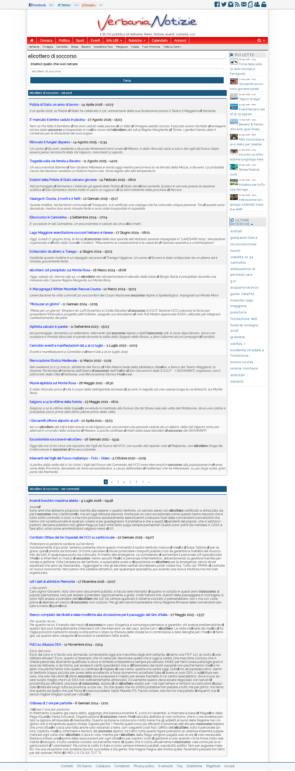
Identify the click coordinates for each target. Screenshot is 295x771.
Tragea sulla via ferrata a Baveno (55, 161)
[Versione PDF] (250, 6)
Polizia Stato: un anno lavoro (54, 104)
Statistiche (194, 766)
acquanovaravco (244, 287)
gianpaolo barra (243, 237)
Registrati (213, 766)
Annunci (180, 40)
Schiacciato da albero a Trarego (53, 251)
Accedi (229, 766)
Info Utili (112, 40)
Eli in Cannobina (48, 217)
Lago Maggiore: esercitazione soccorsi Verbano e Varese (71, 232)
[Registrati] (257, 6)
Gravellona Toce (103, 46)
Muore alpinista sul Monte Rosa (53, 383)
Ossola (135, 46)
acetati (236, 231)
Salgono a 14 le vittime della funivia (56, 402)
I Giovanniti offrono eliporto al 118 (54, 421)
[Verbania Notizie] (147, 31)
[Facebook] (217, 6)
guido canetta (242, 294)
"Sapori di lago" (250, 99)
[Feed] (237, 6)
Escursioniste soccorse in (56, 439)
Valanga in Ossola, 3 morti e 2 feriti (55, 199)
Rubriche (135, 40)
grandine (237, 337)
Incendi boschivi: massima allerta (54, 501)
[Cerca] (261, 40)
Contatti (67, 766)
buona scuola (241, 362)
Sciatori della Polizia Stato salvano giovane (63, 180)
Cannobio (62, 46)
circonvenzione (243, 244)
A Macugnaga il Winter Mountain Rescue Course (65, 289)
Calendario (160, 40)
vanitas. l (237, 344)
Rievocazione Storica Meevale (53, 360)
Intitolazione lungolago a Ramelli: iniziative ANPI (247, 204)
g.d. (233, 281)
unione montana (244, 368)
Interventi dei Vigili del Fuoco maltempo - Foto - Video (70, 458)
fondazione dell (243, 319)
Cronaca (46, 40)
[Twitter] (224, 6)
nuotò (235, 251)
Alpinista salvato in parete (49, 327)
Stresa (74, 46)
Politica (64, 40)
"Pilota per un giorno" (45, 304)
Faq (179, 766)
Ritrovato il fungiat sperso (50, 142)
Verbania (34, 46)
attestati (237, 375)
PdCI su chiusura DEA (45, 644)
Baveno (86, 46)
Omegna (48, 46)
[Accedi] (264, 6)
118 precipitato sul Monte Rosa (60, 270)
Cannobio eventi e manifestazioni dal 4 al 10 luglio (66, 345)
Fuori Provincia (151, 46)
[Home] (32, 40)
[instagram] (231, 6)
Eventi (95, 40)
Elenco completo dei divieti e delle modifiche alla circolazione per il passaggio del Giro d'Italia (98, 615)
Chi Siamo (84, 766)
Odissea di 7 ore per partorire (51, 703)
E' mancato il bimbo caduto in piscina (57, 120)
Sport (80, 40)
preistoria (238, 312)
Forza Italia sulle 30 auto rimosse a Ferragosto (246, 69)
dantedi (236, 381)
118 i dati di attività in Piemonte (53, 582)
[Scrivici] (244, 6)
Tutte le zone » (172, 46)
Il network (165, 766)
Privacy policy (144, 766)
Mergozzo (122, 46)
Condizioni (122, 766)
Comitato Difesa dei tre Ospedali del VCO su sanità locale (72, 537)
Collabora (103, 766)
